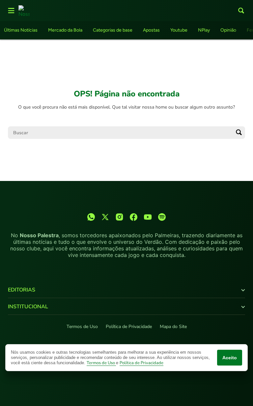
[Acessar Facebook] (133, 217)
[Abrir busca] (241, 10)
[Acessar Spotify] (161, 217)
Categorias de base (112, 30)
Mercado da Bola (65, 30)
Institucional (28, 306)
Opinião (228, 30)
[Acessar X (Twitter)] (105, 217)
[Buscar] (239, 132)
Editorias (21, 289)
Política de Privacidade (129, 326)
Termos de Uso (82, 326)
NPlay (204, 30)
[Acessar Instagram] (119, 217)
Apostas (151, 30)
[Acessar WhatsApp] (91, 217)
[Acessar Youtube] (147, 217)
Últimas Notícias (21, 30)
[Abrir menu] (11, 10)
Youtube (178, 30)
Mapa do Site (173, 326)
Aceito (229, 357)
